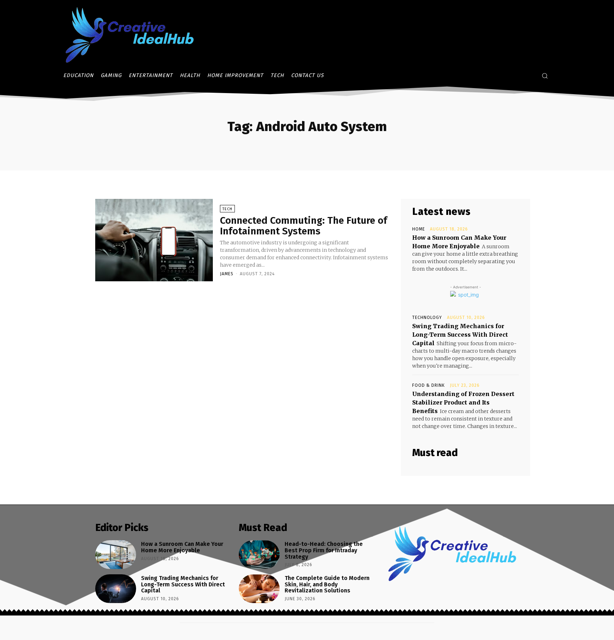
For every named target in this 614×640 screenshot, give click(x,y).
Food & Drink (428, 385)
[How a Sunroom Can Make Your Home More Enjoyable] (115, 554)
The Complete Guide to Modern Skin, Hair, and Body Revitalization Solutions (327, 584)
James (226, 273)
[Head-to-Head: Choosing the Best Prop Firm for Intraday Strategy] (259, 554)
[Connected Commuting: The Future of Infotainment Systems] (154, 240)
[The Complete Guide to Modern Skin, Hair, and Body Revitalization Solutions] (259, 588)
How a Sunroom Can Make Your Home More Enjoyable (182, 547)
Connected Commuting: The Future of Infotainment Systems (303, 226)
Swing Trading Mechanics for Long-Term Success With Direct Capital (460, 334)
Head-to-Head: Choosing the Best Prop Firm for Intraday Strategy (324, 550)
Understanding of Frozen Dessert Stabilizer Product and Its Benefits (463, 402)
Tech (227, 209)
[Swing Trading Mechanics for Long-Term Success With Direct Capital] (115, 588)
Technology (427, 317)
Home (418, 229)
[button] (544, 75)
